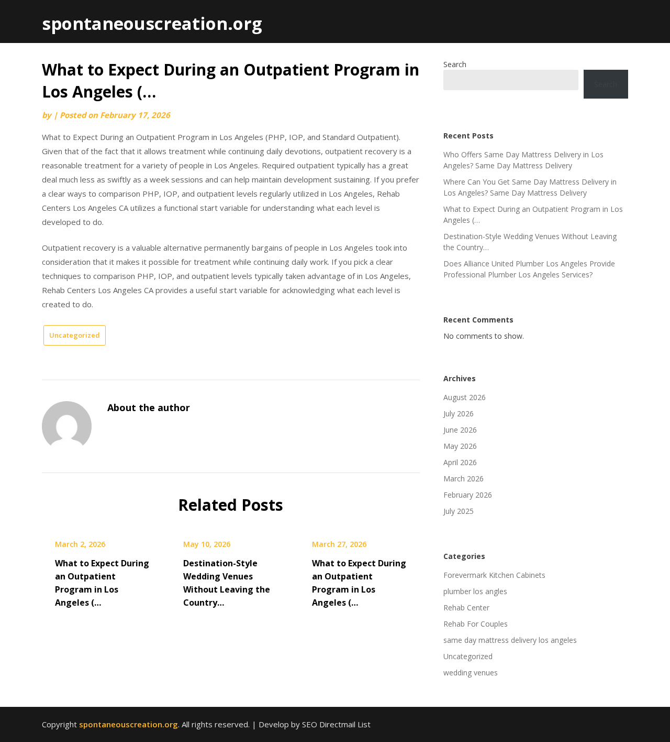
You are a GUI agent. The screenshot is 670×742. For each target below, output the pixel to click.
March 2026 (463, 478)
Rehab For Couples (475, 624)
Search (454, 64)
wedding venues (470, 673)
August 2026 (464, 397)
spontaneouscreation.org (152, 23)
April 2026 (460, 462)
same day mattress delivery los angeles (510, 640)
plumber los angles (475, 591)
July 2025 (458, 511)
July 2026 (458, 413)
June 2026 (460, 430)
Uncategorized (74, 335)
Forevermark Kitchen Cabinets (494, 575)
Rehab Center (466, 607)
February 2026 (467, 495)
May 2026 (460, 446)
